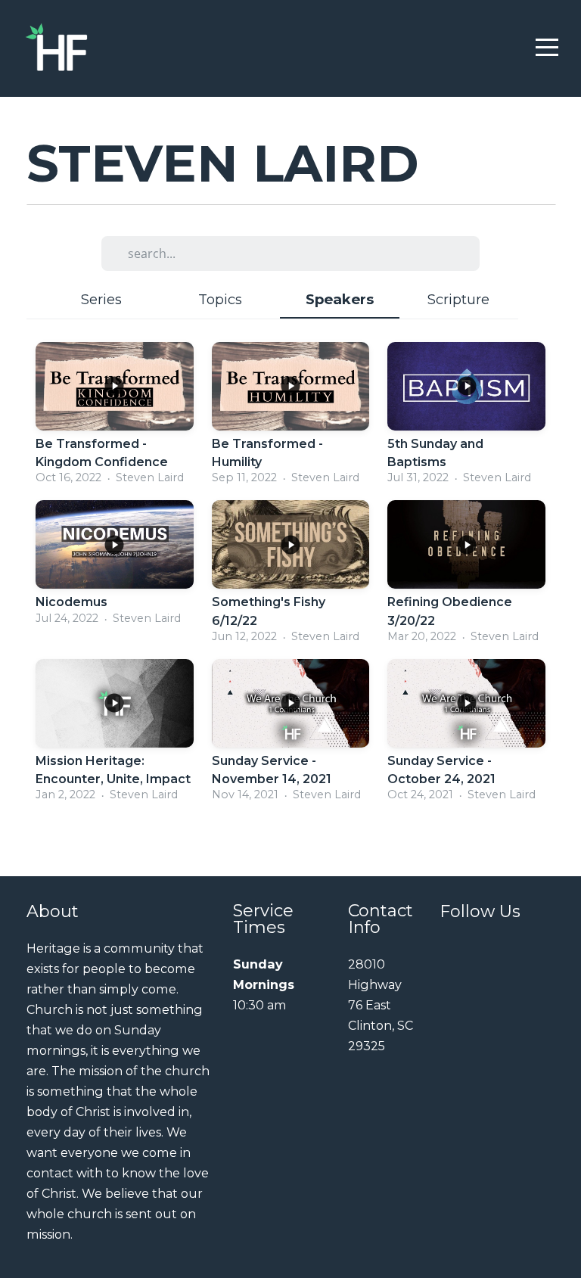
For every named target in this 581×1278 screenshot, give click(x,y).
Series (101, 299)
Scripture (458, 299)
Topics (220, 299)
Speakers (340, 299)
